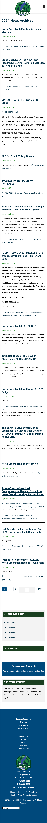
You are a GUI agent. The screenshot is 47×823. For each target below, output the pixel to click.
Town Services (23, 728)
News (23, 742)
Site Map (23, 746)
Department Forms (22, 666)
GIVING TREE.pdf (11, 112)
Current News (9, 622)
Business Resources (23, 719)
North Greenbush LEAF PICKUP (19, 326)
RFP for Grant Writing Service (18, 156)
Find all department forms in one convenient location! (23, 671)
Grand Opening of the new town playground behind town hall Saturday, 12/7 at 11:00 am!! (23, 62)
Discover (23, 722)
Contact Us (23, 736)
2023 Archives (9, 627)
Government (23, 725)
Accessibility (23, 749)
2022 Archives (9, 632)
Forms (23, 739)
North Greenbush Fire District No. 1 (21, 463)
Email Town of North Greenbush (23, 787)
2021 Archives (9, 637)
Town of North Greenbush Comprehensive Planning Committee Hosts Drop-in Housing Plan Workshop (23, 491)
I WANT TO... (13, 648)
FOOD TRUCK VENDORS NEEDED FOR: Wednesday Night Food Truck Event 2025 (22, 255)
